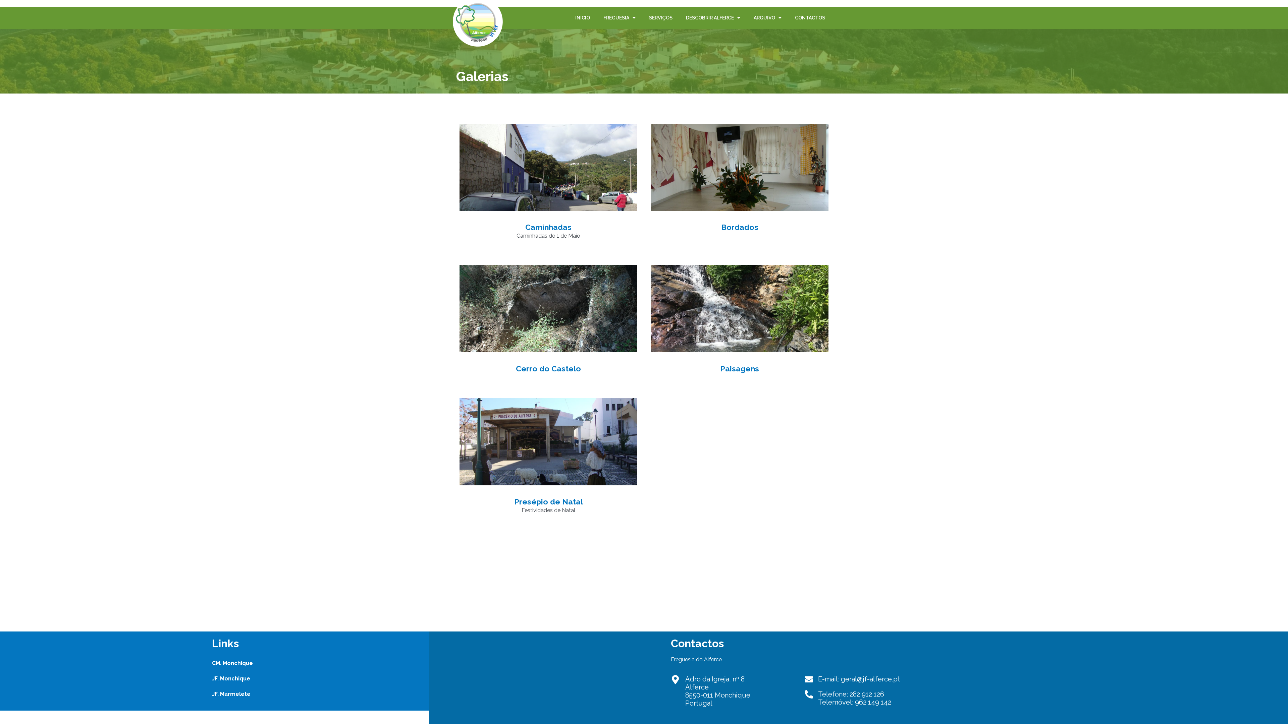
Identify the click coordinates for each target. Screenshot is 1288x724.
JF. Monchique (231, 678)
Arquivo (764, 17)
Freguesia (616, 17)
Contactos (810, 17)
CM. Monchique (232, 663)
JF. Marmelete (231, 694)
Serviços (661, 17)
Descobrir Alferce (710, 17)
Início (582, 17)
